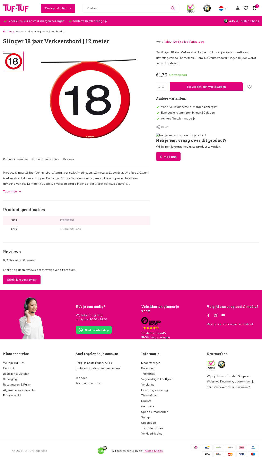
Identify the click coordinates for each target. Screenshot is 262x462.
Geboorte (147, 406)
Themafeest (149, 395)
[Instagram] (215, 315)
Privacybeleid (12, 395)
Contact (8, 368)
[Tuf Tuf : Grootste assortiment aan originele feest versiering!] (18, 8)
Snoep (145, 417)
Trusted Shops (249, 21)
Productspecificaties (45, 159)
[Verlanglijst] (246, 8)
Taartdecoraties (152, 428)
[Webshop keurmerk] (190, 8)
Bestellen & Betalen (16, 374)
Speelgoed (148, 422)
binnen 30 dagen (188, 112)
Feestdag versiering (154, 390)
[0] (253, 8)
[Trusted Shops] (207, 8)
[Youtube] (223, 315)
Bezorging (10, 379)
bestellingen (95, 363)
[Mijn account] (237, 8)
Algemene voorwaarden (19, 390)
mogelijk (178, 118)
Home (20, 31)
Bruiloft (146, 401)
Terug (10, 31)
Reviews (68, 159)
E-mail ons (168, 157)
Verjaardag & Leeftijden (157, 379)
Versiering (148, 384)
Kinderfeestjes (150, 363)
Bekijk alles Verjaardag (188, 41)
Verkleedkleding (152, 433)
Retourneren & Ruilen (17, 384)
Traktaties (148, 374)
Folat (167, 41)
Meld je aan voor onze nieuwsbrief (230, 324)
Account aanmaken (89, 383)
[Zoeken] (173, 8)
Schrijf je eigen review (21, 279)
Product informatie (15, 159)
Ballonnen (148, 368)
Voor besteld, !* (189, 107)
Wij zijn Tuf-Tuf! (13, 363)
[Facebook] (208, 315)
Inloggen (81, 378)
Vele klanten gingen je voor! (160, 308)
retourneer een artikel (106, 368)
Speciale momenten (154, 412)
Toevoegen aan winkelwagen (206, 87)
